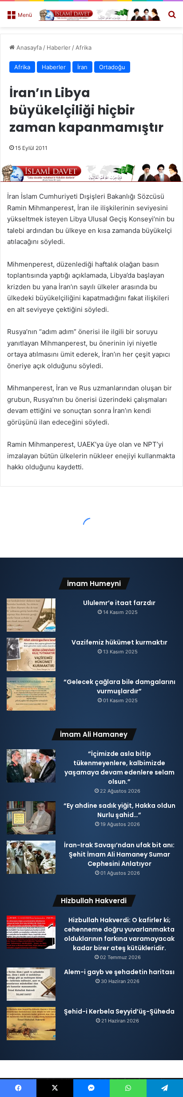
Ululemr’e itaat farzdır (119, 602)
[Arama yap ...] (171, 18)
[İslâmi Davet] (100, 14)
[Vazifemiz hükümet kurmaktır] (31, 654)
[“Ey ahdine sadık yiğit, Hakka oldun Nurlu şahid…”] (31, 817)
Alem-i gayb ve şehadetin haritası (119, 971)
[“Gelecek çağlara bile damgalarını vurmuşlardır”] (31, 694)
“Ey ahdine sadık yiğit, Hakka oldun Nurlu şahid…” (119, 810)
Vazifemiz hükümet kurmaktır (119, 642)
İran (82, 67)
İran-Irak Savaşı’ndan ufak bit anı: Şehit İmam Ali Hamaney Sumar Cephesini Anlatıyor (119, 854)
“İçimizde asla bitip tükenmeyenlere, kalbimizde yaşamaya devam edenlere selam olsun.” (119, 767)
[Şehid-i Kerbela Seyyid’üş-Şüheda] (31, 1023)
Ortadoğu (112, 67)
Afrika (84, 47)
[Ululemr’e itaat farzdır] (31, 615)
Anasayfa (28, 47)
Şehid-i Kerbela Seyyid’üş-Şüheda (119, 1011)
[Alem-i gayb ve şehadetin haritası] (31, 984)
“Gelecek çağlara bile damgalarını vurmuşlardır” (119, 686)
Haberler (59, 47)
